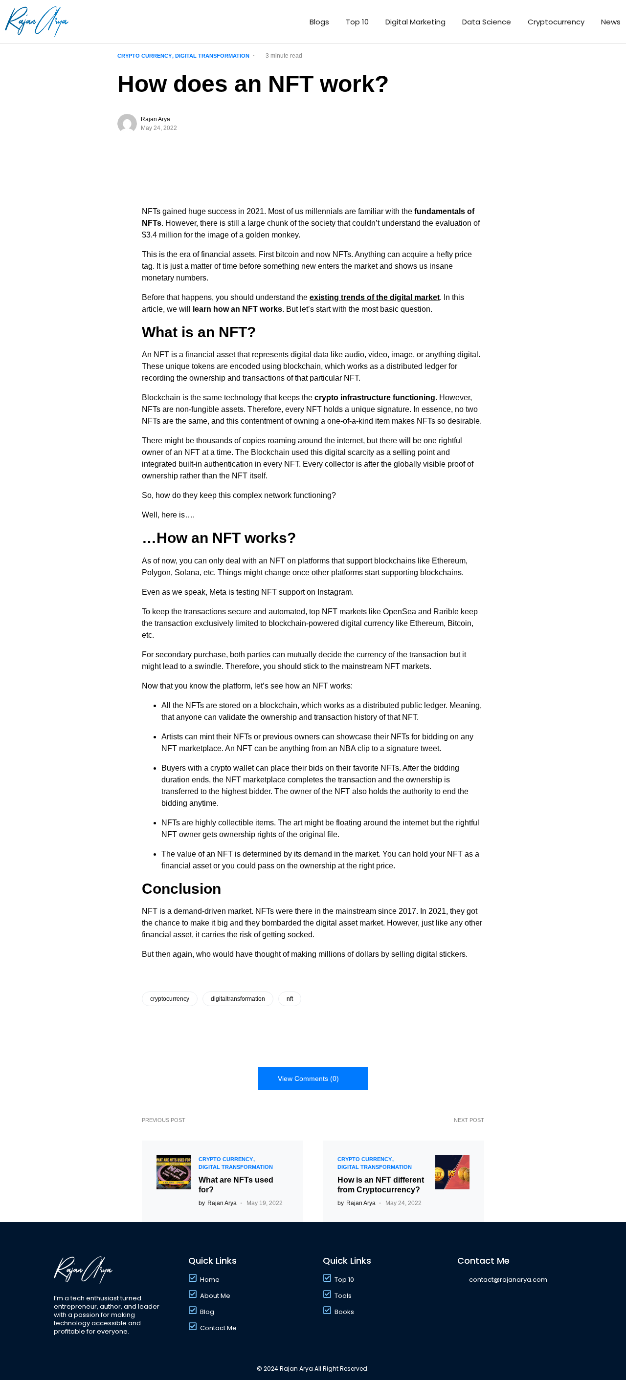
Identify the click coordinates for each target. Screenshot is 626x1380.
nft (290, 998)
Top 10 (357, 22)
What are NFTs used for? (236, 1185)
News (611, 22)
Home (210, 1279)
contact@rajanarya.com (508, 1279)
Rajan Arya (155, 119)
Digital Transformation (212, 56)
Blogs (319, 22)
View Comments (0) (308, 1078)
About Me (215, 1295)
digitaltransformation (238, 998)
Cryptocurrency (556, 22)
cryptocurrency (169, 998)
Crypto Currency (144, 56)
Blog (207, 1311)
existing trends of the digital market (375, 297)
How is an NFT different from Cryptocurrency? (380, 1185)
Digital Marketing (415, 22)
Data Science (486, 22)
